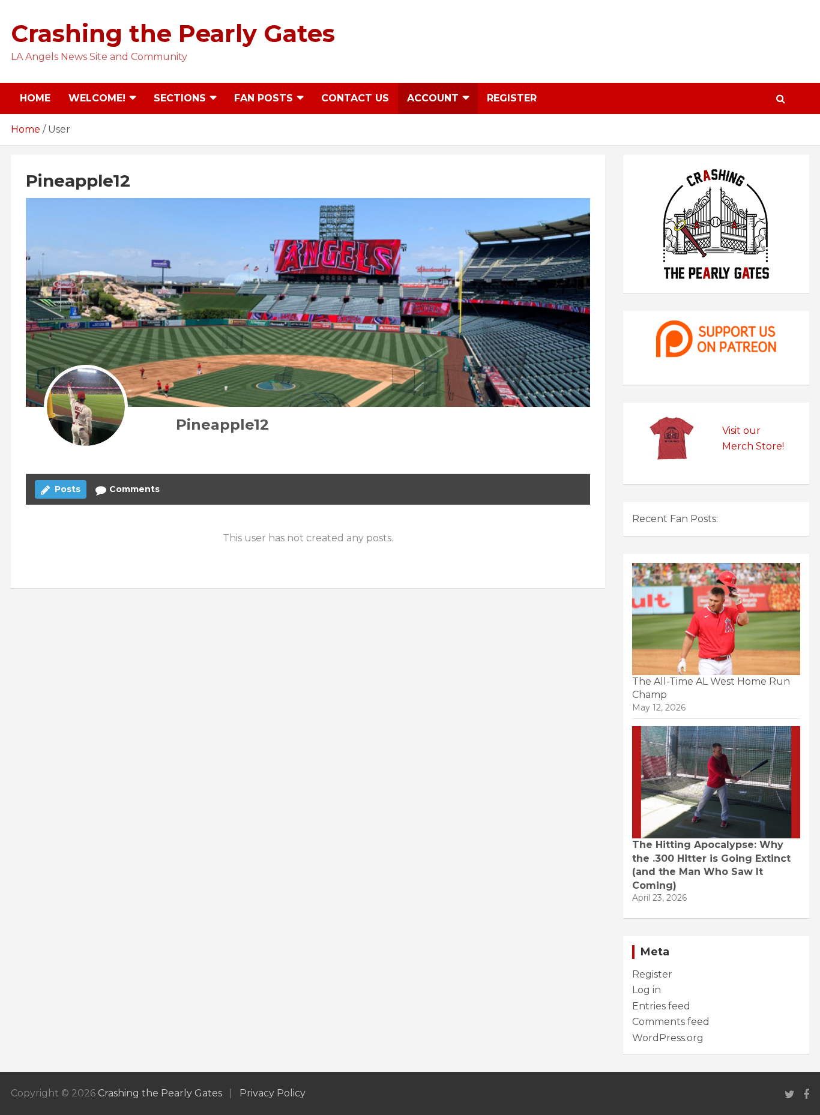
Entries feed (661, 1006)
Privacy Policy (273, 1093)
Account (433, 98)
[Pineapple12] (86, 407)
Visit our (741, 430)
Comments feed (671, 1021)
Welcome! (96, 98)
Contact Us (355, 98)
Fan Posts (263, 98)
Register (512, 98)
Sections (180, 98)
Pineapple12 (222, 424)
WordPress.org (668, 1038)
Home (35, 98)
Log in (646, 990)
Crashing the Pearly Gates (173, 33)
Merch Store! (753, 446)
